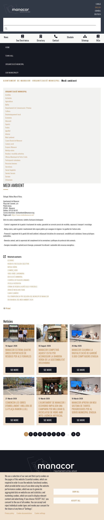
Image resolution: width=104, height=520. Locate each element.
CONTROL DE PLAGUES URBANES (18, 280)
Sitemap (85, 40)
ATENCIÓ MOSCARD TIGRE (16, 289)
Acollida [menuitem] (8, 94)
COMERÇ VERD (13, 270)
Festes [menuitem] (7, 127)
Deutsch (97, 14)
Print (8, 308)
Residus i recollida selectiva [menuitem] (14, 153)
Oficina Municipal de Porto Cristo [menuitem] (16, 156)
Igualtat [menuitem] (7, 130)
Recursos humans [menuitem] (11, 163)
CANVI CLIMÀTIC (13, 293)
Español (98, 10)
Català (98, 3)
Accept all (75, 500)
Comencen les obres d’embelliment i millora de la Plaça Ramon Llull (18, 406)
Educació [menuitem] (8, 120)
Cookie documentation (24, 513)
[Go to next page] (73, 434)
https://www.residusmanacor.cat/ (23, 214)
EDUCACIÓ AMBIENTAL (15, 276)
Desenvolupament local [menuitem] (13, 114)
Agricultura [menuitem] (9, 101)
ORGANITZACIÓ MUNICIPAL (46, 80)
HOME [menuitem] (7, 47)
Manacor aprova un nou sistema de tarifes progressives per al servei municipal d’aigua (84, 407)
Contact (56, 40)
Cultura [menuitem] (7, 111)
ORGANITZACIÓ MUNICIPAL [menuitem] (14, 64)
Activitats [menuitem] (8, 98)
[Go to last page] (78, 434)
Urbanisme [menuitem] (8, 179)
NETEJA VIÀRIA (12, 266)
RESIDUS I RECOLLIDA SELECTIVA (18, 263)
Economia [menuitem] (8, 117)
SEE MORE (14, 370)
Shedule (70, 37)
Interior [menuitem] (7, 134)
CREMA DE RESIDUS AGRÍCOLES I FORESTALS (22, 286)
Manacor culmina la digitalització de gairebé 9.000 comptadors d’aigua (85, 353)
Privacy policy (9, 513)
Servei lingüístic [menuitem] (10, 169)
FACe (98, 40)
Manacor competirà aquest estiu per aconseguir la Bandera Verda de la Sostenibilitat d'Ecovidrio (52, 356)
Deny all (75, 491)
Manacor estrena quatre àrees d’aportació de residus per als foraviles (18, 353)
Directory (41, 40)
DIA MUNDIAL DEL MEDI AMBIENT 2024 (20, 299)
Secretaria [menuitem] (8, 166)
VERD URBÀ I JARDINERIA (16, 273)
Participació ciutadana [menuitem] (12, 160)
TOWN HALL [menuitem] (9, 55)
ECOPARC (11, 260)
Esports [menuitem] (7, 124)
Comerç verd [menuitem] (9, 143)
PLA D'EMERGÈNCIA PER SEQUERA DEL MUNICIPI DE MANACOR (28, 296)
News (6, 37)
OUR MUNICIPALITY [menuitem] (11, 72)
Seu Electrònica (22, 40)
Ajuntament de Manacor (17, 80)
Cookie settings (40, 513)
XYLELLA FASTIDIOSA (14, 283)
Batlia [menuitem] (7, 104)
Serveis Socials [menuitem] (10, 173)
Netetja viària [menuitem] (9, 150)
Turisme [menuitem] (7, 176)
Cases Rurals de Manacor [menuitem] (13, 140)
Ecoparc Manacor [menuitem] (11, 147)
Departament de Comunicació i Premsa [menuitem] (18, 107)
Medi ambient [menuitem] (9, 137)
